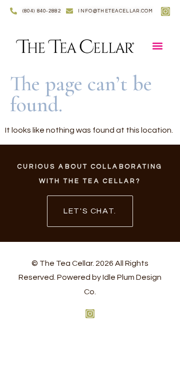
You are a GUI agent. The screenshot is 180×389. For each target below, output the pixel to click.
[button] (157, 45)
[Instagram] (165, 11)
